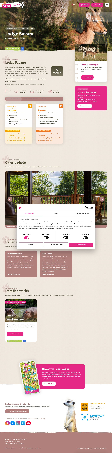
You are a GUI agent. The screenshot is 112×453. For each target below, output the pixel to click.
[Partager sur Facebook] (18, 38)
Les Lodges (22, 28)
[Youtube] (28, 423)
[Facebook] (12, 423)
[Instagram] (7, 423)
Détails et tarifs (16, 334)
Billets (85, 4)
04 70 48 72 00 (92, 99)
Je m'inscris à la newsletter (18, 411)
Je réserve (88, 77)
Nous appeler (86, 106)
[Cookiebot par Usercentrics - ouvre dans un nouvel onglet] (85, 207)
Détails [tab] (56, 213)
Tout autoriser (81, 244)
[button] (74, 5)
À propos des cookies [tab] (82, 213)
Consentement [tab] (29, 213)
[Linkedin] (23, 423)
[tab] (14, 99)
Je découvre (50, 383)
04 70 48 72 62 (93, 101)
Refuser (30, 244)
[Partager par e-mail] (24, 38)
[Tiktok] (18, 423)
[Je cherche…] (107, 5)
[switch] (46, 237)
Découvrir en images (57, 73)
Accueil (9, 28)
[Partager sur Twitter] (21, 38)
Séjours (99, 4)
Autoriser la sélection (56, 244)
